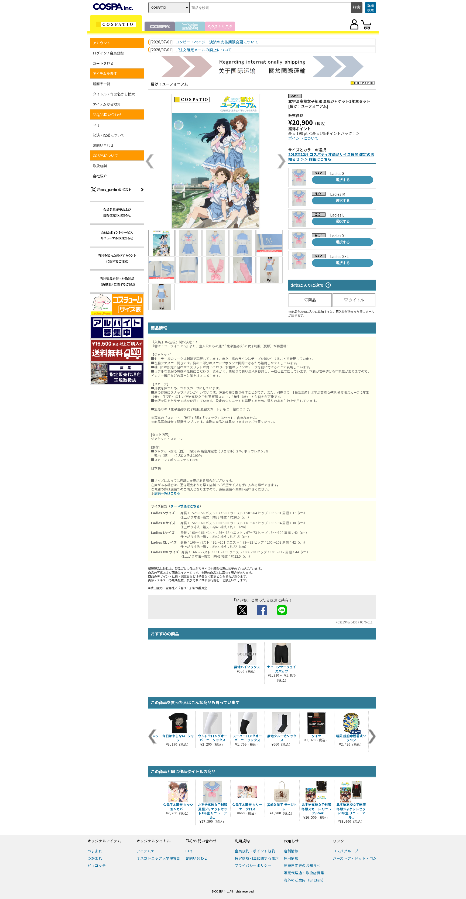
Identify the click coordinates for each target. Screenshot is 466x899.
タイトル (356, 300)
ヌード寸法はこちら (185, 506)
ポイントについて (303, 138)
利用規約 (242, 841)
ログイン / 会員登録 (108, 53)
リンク (338, 841)
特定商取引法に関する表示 (257, 858)
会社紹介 (100, 176)
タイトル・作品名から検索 (114, 94)
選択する (343, 180)
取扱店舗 (100, 165)
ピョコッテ (96, 865)
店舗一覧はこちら (167, 493)
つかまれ (94, 858)
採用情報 (291, 858)
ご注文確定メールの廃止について (203, 49)
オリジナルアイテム (104, 841)
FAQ (96, 124)
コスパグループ (345, 850)
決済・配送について (108, 135)
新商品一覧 (101, 83)
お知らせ (291, 841)
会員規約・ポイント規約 (255, 850)
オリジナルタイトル (153, 841)
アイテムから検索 (107, 104)
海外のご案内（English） (305, 880)
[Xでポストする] (242, 613)
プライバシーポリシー (253, 865)
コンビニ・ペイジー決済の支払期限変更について (216, 42)
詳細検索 (370, 7)
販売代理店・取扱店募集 (304, 872)
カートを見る (103, 63)
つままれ (94, 850)
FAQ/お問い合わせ (201, 841)
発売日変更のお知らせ (302, 865)
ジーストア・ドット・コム (355, 858)
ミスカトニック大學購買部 (158, 858)
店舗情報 (291, 850)
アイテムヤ (145, 850)
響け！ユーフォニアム (169, 84)
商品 (312, 300)
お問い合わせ (103, 145)
